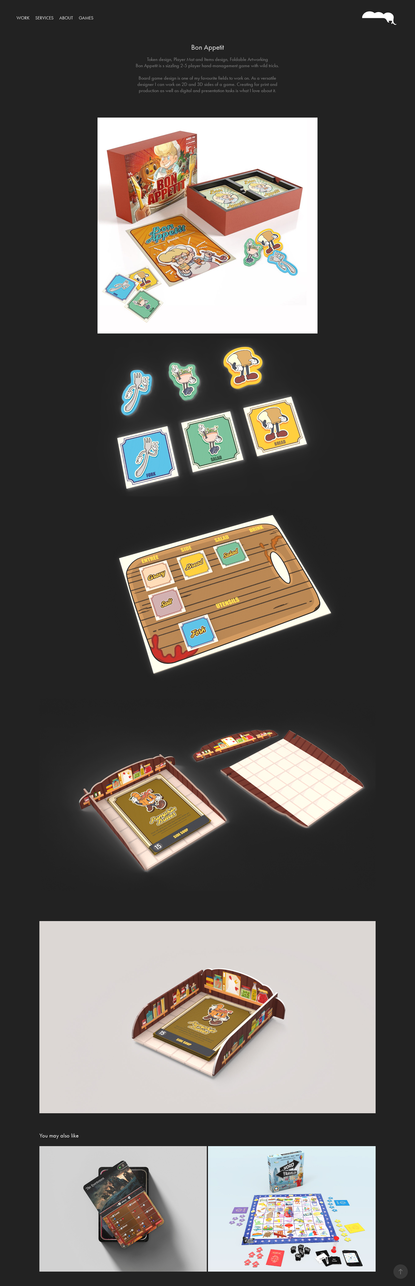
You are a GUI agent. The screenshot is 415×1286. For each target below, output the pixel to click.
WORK (23, 18)
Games (86, 18)
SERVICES (44, 18)
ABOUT (66, 18)
